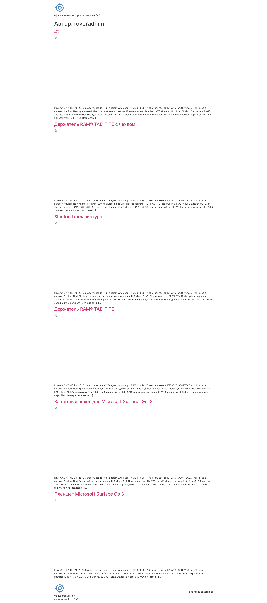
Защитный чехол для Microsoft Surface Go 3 (103, 401)
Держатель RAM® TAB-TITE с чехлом (94, 124)
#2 (57, 31)
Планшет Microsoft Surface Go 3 (89, 494)
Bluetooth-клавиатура (78, 216)
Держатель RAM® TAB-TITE (84, 309)
